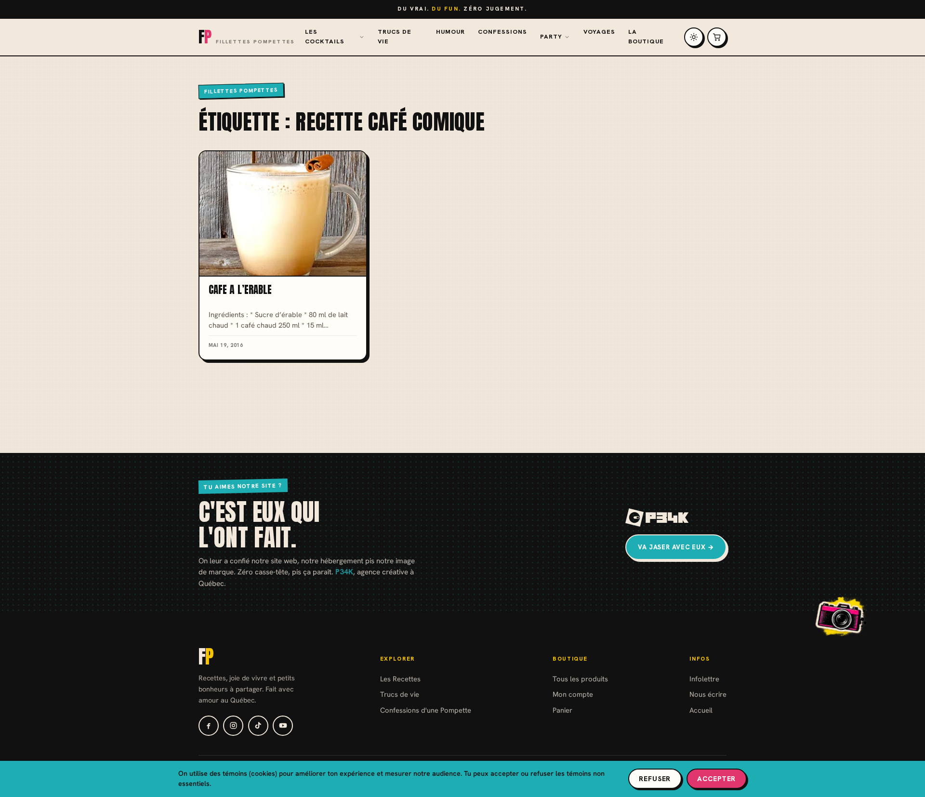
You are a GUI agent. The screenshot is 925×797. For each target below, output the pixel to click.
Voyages (599, 32)
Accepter (716, 778)
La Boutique (646, 36)
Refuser (655, 778)
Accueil (701, 710)
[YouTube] (283, 726)
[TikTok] (258, 726)
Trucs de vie (394, 36)
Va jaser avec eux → (676, 547)
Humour (450, 32)
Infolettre (704, 678)
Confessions (502, 32)
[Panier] (717, 37)
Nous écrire (708, 694)
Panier (562, 710)
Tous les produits (580, 678)
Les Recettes (400, 678)
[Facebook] (208, 726)
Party (551, 36)
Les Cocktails (324, 36)
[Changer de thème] (693, 37)
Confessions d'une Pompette (425, 710)
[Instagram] (233, 726)
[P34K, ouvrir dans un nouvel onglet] (657, 517)
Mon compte (573, 694)
